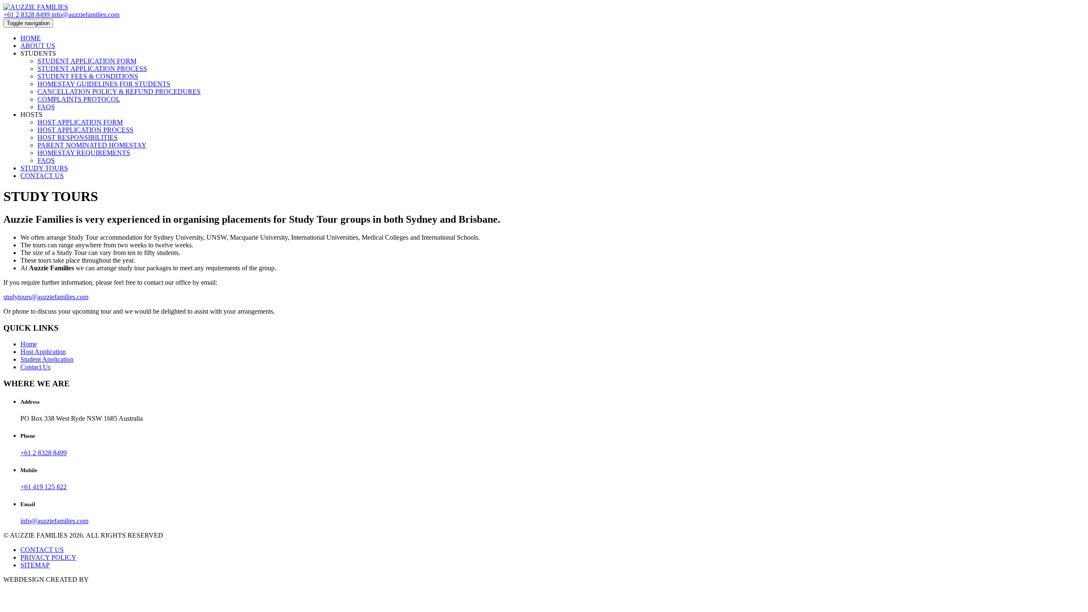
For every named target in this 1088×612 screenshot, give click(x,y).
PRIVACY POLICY (48, 557)
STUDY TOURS (44, 168)
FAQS (46, 106)
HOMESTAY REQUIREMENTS (83, 152)
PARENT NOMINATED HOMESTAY (92, 145)
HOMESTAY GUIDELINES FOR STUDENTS (103, 84)
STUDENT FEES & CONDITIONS (87, 76)
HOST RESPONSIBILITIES (77, 137)
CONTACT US (42, 175)
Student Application (47, 359)
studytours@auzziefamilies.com (45, 296)
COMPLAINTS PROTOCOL (78, 99)
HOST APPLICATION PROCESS (85, 129)
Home (28, 344)
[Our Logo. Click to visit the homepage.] (35, 7)
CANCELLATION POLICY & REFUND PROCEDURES (119, 91)
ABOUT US (37, 45)
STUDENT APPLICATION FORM (86, 61)
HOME (30, 38)
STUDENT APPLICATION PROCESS (92, 68)
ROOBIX (103, 579)
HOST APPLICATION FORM (80, 122)
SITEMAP (35, 565)
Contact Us (35, 367)
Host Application (43, 351)
